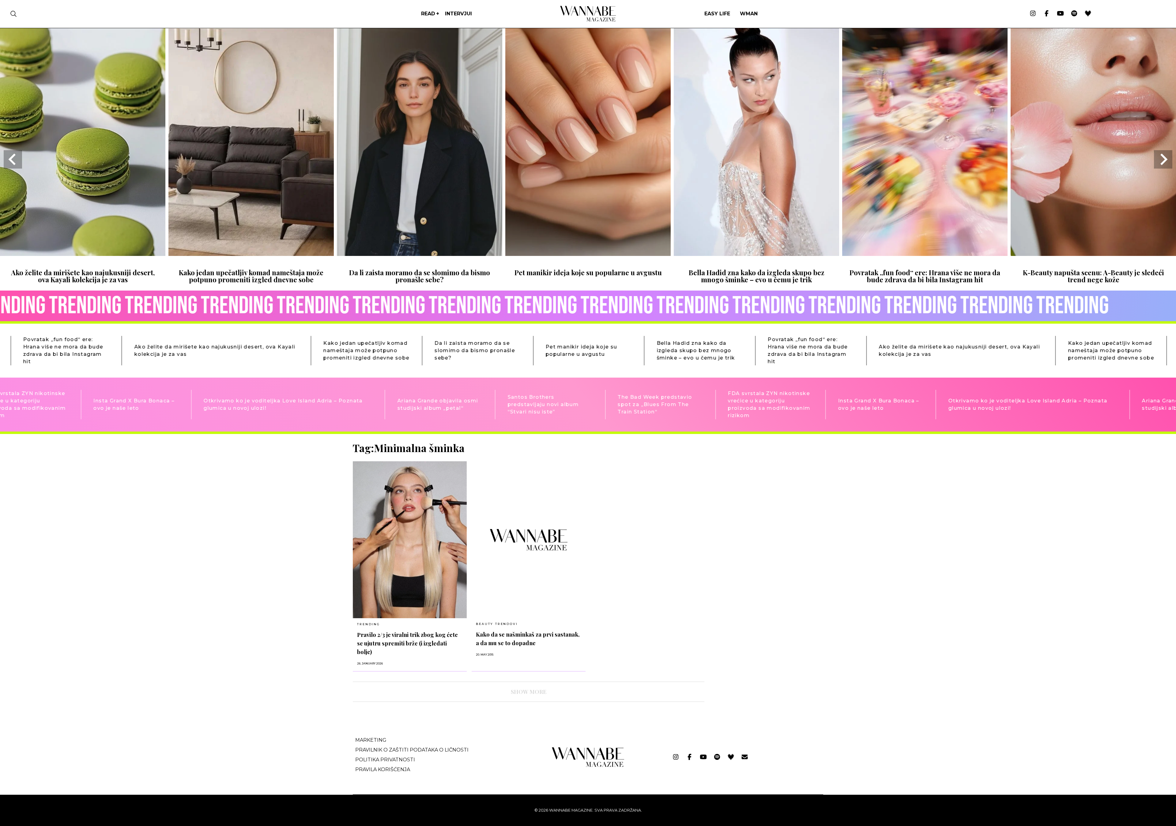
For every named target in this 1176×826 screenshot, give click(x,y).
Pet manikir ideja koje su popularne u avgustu (588, 272)
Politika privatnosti (385, 760)
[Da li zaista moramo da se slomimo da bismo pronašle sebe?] (419, 254)
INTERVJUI (458, 14)
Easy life (717, 14)
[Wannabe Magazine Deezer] (1088, 14)
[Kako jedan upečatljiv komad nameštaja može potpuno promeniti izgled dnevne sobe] (251, 254)
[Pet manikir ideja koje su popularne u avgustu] (588, 254)
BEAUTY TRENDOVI (497, 624)
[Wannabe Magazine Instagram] (1033, 14)
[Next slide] (1163, 159)
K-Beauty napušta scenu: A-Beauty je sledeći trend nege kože (1093, 276)
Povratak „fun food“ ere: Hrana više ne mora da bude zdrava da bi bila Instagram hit (925, 276)
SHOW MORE (528, 691)
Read (428, 14)
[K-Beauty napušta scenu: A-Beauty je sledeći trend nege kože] (1093, 254)
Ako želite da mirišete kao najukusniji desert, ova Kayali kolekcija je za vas (83, 276)
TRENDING (368, 624)
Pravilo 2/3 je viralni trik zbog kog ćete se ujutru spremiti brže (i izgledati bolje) (407, 643)
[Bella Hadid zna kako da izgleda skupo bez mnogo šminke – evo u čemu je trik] (756, 254)
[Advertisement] (755, 484)
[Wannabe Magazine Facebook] (1046, 14)
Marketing (370, 740)
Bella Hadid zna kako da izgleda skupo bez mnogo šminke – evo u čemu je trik (756, 276)
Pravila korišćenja (382, 769)
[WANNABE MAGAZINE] (588, 765)
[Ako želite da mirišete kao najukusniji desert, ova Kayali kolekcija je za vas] (82, 254)
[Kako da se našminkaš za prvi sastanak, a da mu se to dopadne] (529, 539)
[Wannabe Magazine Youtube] (1060, 14)
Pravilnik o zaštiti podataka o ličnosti (412, 750)
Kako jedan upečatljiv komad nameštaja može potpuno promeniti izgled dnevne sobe (251, 276)
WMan (749, 14)
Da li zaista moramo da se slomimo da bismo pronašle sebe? (419, 276)
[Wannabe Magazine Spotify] (1074, 14)
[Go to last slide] (13, 159)
